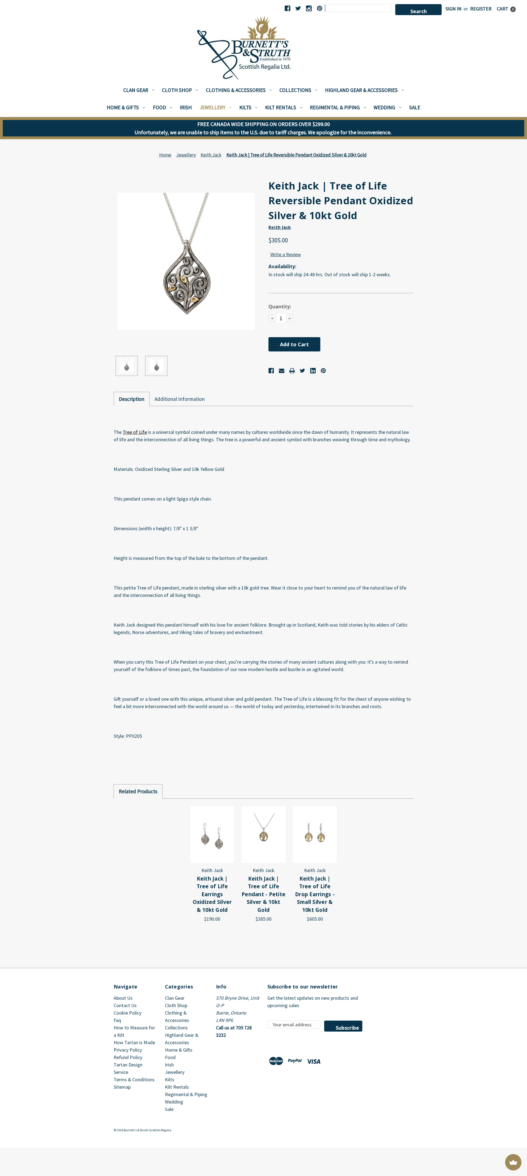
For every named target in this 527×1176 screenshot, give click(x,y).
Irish (186, 107)
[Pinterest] (323, 371)
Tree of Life (135, 432)
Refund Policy (128, 1057)
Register (481, 8)
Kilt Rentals (280, 107)
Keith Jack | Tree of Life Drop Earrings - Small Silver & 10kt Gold (315, 894)
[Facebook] (271, 371)
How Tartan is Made (134, 1042)
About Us (123, 998)
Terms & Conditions (134, 1079)
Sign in (453, 8)
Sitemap (122, 1087)
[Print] (292, 371)
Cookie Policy (127, 1013)
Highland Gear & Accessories (361, 90)
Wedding (384, 107)
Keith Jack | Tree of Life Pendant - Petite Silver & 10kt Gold (263, 894)
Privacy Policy (128, 1050)
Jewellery (212, 107)
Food (159, 107)
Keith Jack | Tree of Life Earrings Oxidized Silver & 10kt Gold (212, 894)
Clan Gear (135, 90)
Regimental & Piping (335, 107)
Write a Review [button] (285, 254)
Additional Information (180, 399)
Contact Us (125, 1005)
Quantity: (279, 306)
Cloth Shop (177, 90)
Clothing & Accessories (236, 90)
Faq (117, 1020)
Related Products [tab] (138, 791)
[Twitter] (302, 371)
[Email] (281, 371)
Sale (414, 107)
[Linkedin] (313, 371)
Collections (295, 90)
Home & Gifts (123, 107)
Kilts (245, 107)
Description (131, 399)
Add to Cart (212, 834)
